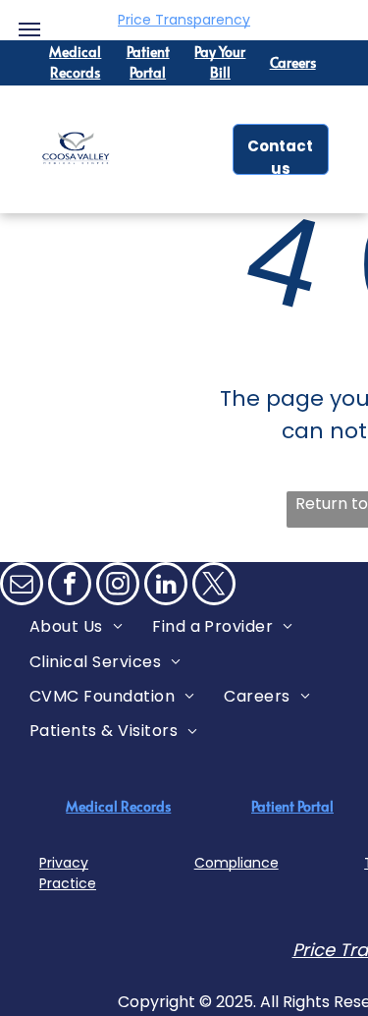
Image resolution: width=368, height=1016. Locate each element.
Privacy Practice (67, 873)
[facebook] (69, 586)
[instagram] (117, 586)
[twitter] (214, 586)
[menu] (29, 29)
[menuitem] (76, 626)
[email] (21, 586)
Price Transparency (184, 19)
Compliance (236, 863)
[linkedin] (165, 586)
